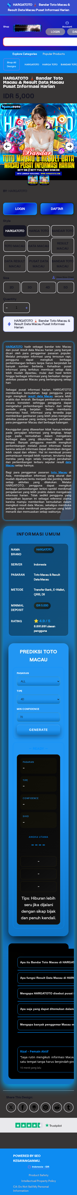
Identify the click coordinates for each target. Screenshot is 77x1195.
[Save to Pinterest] (46, 1107)
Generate (38, 729)
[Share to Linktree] (34, 1107)
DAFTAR (57, 208)
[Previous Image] (7, 146)
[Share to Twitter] (11, 1107)
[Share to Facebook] (23, 1107)
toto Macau (59, 472)
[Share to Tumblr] (69, 1107)
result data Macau (40, 396)
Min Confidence (28, 709)
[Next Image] (69, 146)
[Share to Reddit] (57, 1107)
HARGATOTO (14, 346)
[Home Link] (27, 28)
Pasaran (23, 673)
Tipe (19, 691)
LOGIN (55, 31)
